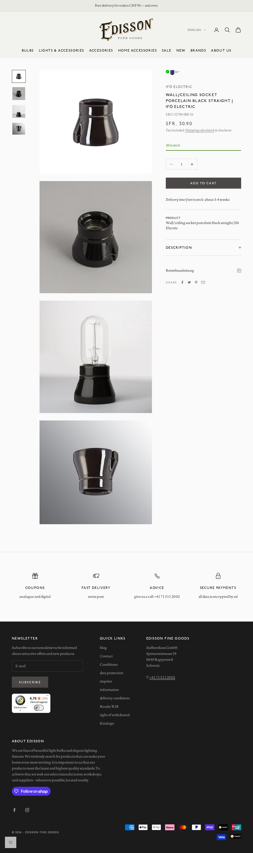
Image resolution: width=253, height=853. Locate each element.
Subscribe (30, 682)
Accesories (101, 50)
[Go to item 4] (19, 128)
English (194, 30)
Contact (106, 656)
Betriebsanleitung (180, 270)
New (181, 50)
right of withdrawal (115, 714)
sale (166, 50)
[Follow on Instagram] (27, 810)
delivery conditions (115, 698)
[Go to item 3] (19, 111)
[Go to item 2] (19, 94)
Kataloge (107, 723)
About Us (221, 50)
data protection (111, 672)
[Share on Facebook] (182, 282)
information (109, 689)
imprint (106, 681)
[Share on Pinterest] (196, 282)
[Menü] (47, 697)
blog (103, 647)
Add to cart (203, 183)
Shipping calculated (199, 130)
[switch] (39, 708)
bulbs (28, 50)
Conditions (109, 664)
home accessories (137, 50)
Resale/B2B (109, 706)
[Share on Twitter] (189, 282)
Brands (198, 50)
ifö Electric (179, 86)
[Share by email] (203, 282)
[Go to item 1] (19, 76)
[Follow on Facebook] (14, 810)
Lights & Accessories (61, 50)
